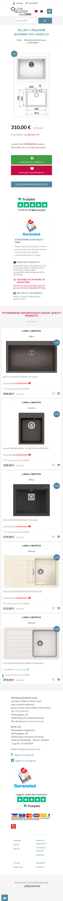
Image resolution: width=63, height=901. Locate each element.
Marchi (16, 848)
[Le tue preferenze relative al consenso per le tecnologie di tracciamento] (3, 676)
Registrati (33, 3)
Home (19, 40)
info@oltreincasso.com (29, 749)
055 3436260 (22, 711)
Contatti (40, 867)
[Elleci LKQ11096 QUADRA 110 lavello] (31, 68)
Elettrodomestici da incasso (35, 40)
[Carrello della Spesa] (41, 11)
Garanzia (40, 855)
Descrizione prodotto (33, 184)
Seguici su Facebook (24, 755)
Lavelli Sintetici (33, 42)
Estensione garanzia (17, 389)
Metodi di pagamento (41, 842)
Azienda (17, 840)
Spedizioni (40, 863)
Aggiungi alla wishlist (32, 172)
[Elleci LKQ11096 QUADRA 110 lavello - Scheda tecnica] (31, 99)
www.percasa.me (35, 721)
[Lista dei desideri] (36, 14)
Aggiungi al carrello (31, 162)
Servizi (16, 844)
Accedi (19, 3)
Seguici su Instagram (25, 760)
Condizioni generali (41, 849)
